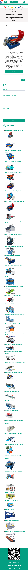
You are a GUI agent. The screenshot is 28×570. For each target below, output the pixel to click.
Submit (14, 120)
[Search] (23, 80)
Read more (14, 71)
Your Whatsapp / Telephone (9, 95)
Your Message (7, 108)
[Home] (4, 9)
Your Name (5, 89)
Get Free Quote (14, 1)
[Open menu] (5, 2)
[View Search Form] (24, 2)
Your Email (6, 102)
